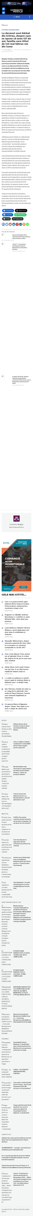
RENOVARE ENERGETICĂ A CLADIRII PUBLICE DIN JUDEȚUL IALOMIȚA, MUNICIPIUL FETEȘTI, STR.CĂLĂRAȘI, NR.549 (21, 991)
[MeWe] (20, 224)
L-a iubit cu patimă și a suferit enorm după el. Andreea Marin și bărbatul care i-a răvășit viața (17, 680)
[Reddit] (10, 224)
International (14, 30)
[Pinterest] (17, 224)
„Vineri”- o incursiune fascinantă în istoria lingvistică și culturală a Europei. (19, 246)
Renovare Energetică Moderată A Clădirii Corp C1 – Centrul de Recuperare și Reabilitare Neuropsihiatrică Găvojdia (22, 1018)
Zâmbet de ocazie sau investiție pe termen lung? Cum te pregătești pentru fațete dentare (16, 1140)
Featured (5, 30)
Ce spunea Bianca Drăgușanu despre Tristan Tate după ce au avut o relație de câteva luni (17, 706)
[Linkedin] (13, 224)
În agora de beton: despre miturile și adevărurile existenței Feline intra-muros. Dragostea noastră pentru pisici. (21, 380)
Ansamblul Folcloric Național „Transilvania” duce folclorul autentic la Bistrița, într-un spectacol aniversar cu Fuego (22, 1046)
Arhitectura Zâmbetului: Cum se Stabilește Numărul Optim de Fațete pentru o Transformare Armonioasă (22, 861)
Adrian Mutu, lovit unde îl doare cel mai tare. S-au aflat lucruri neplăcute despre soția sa (17, 669)
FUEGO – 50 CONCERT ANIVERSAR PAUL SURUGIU (21, 1071)
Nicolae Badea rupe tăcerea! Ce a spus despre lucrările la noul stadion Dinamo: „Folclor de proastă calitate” (22, 770)
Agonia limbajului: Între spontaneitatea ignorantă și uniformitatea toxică (21, 236)
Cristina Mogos (8, 49)
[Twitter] (6, 224)
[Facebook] (3, 224)
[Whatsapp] (27, 224)
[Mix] (24, 224)
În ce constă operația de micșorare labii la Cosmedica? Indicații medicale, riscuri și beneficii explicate (16, 1157)
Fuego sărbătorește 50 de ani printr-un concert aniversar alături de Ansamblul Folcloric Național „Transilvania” (22, 1109)
